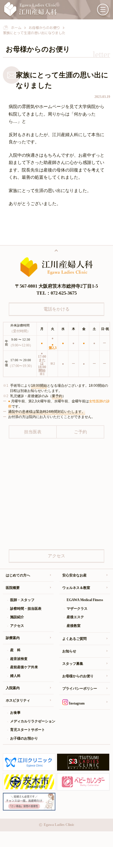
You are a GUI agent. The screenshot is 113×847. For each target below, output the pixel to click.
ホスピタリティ (18, 700)
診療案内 (13, 638)
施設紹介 (17, 617)
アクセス (17, 626)
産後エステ (75, 617)
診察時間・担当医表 (25, 609)
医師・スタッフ (22, 600)
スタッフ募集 (72, 664)
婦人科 (15, 676)
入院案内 (13, 688)
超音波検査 (19, 659)
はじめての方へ (18, 575)
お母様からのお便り (78, 676)
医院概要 (13, 588)
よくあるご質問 (74, 639)
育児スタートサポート (27, 730)
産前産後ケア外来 (24, 667)
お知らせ (69, 651)
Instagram (76, 703)
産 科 (15, 650)
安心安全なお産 (74, 575)
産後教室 (74, 626)
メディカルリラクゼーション (32, 721)
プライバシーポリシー (79, 689)
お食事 (15, 713)
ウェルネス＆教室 (76, 588)
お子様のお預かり (24, 738)
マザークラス (77, 609)
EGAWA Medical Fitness (85, 600)
